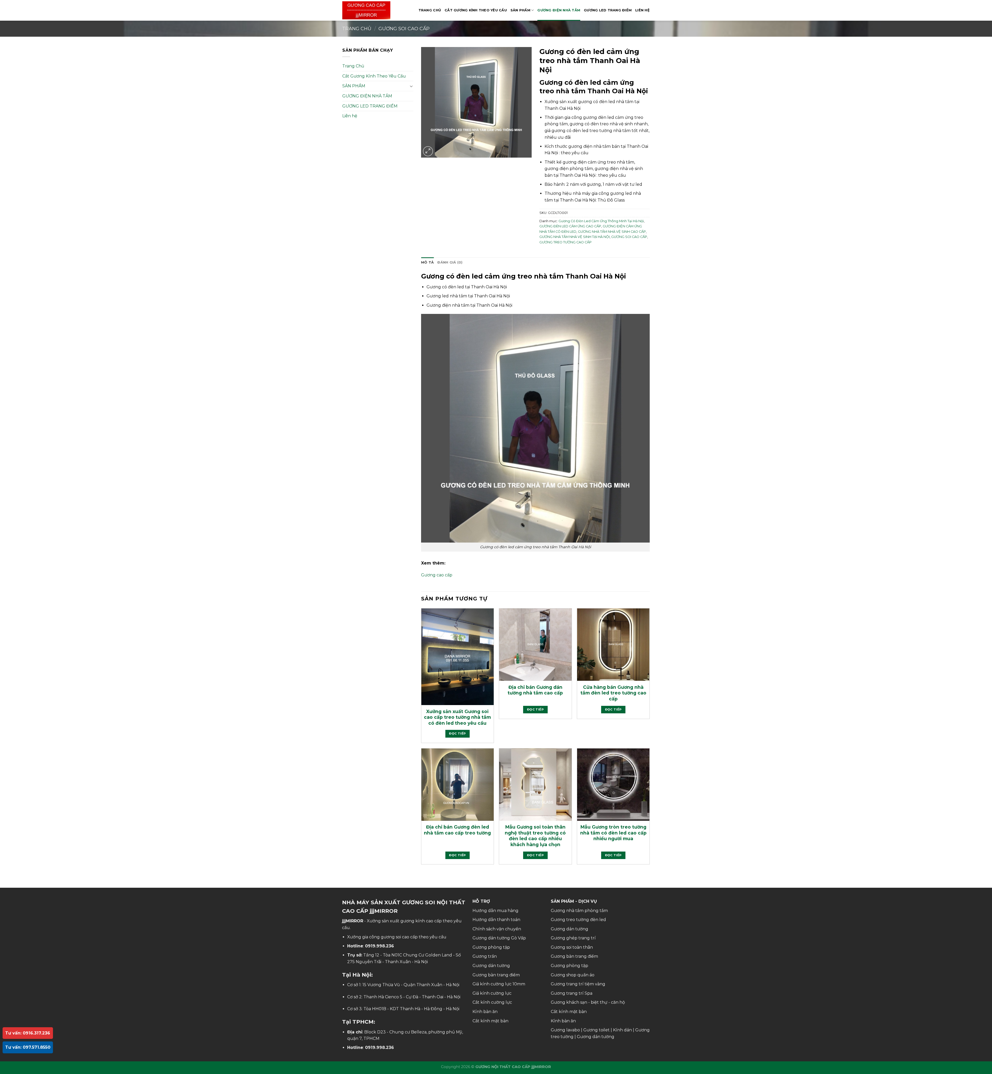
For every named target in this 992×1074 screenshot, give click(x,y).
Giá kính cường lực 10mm (498, 984)
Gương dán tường (491, 965)
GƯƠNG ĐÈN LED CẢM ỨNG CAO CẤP (570, 226)
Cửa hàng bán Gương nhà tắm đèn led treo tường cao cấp (613, 692)
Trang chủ (356, 29)
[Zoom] (428, 151)
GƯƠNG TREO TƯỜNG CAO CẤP (565, 242)
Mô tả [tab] (427, 262)
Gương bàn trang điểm (496, 974)
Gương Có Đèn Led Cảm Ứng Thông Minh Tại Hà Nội (601, 221)
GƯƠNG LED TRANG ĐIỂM (608, 10)
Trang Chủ (430, 10)
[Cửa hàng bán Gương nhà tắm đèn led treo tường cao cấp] (613, 644)
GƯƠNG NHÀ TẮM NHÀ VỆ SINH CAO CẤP (612, 232)
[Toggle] (411, 86)
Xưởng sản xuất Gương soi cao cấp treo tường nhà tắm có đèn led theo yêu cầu (457, 717)
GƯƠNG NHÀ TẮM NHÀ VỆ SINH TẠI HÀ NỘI (574, 237)
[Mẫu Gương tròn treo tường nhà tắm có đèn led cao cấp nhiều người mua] (613, 784)
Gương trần (484, 956)
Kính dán (622, 1029)
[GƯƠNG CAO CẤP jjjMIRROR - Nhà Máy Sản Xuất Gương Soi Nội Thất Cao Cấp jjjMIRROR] (368, 10)
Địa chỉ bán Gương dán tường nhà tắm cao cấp (535, 690)
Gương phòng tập (491, 947)
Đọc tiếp (457, 733)
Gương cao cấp (436, 575)
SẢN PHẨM (520, 10)
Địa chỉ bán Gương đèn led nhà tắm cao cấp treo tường (457, 829)
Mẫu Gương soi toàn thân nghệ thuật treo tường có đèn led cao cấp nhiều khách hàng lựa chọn (535, 835)
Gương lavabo (565, 1029)
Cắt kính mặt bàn (490, 1020)
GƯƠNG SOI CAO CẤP (404, 29)
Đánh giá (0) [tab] (449, 262)
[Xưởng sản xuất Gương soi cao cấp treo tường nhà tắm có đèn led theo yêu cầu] (457, 656)
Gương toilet (596, 1029)
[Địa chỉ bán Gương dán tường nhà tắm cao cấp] (535, 644)
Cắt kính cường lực (492, 1002)
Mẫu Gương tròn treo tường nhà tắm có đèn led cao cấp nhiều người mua (613, 832)
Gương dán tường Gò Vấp (499, 938)
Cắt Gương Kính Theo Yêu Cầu (476, 10)
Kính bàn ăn (485, 1011)
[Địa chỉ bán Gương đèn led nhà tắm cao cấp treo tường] (457, 784)
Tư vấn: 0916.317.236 (27, 1033)
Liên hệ (642, 10)
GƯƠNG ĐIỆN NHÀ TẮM (558, 10)
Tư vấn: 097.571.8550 (27, 1047)
